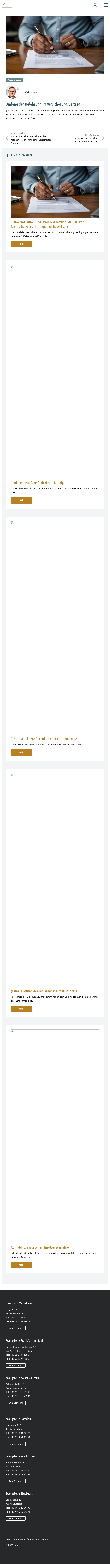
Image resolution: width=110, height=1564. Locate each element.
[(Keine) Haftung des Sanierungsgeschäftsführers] (55, 880)
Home (9, 1539)
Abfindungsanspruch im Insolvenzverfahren (41, 1247)
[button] (95, 5)
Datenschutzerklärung (38, 1539)
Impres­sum (19, 1539)
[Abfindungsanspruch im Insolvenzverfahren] (55, 1136)
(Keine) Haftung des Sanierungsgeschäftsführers (44, 991)
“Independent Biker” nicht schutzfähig (37, 483)
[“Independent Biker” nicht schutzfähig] (55, 371)
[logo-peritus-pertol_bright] (7, 5)
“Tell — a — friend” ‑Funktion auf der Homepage (44, 739)
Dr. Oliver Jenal (31, 92)
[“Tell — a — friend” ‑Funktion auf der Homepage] (55, 627)
